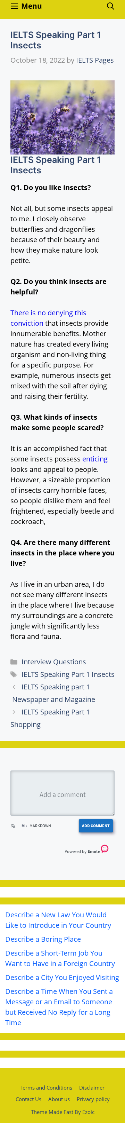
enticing (95, 459)
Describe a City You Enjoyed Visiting (62, 977)
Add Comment (96, 825)
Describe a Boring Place (43, 939)
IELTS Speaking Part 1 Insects (68, 674)
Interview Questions (54, 661)
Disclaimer (92, 1087)
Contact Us (28, 1099)
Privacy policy (93, 1099)
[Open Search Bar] (110, 6)
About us (59, 1099)
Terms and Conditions (46, 1087)
